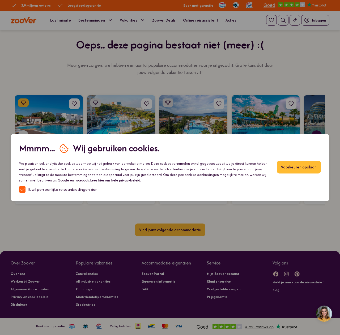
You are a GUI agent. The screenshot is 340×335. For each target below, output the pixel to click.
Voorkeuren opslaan (299, 167)
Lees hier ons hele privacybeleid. (115, 180)
